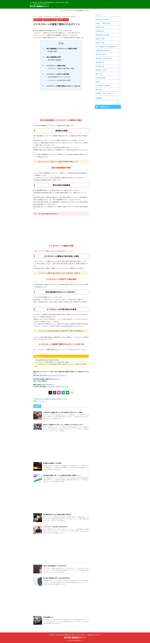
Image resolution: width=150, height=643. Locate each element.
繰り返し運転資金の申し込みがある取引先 (56, 578)
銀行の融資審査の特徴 (53, 57)
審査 (36, 401)
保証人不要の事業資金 (40, 381)
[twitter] (50, 392)
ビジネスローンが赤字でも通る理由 (57, 74)
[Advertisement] (61, 104)
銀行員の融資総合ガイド (39, 6)
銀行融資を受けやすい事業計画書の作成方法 (57, 514)
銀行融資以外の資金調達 (50, 399)
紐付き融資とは (48, 617)
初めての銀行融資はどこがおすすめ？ (55, 566)
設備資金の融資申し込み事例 (52, 463)
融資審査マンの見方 (62, 399)
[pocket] (59, 392)
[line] (67, 392)
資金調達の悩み (39, 399)
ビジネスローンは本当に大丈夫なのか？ (55, 527)
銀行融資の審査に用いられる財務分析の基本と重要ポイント (62, 475)
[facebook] (54, 392)
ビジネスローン (42, 401)
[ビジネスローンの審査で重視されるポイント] (63, 392)
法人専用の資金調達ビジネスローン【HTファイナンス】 (51, 386)
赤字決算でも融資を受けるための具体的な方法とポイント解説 (62, 412)
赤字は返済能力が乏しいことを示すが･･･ (59, 77)
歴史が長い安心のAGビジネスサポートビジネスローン (50, 375)
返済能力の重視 (51, 51)
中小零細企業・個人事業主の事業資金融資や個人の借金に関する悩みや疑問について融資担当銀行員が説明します (75, 635)
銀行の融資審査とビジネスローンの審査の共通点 (61, 48)
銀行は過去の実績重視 (53, 60)
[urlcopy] (72, 392)
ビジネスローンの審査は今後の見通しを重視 (60, 68)
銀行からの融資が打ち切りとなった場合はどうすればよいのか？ (63, 424)
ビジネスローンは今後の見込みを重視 (58, 80)
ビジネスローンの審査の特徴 (55, 65)
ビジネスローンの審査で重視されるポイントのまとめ (62, 86)
